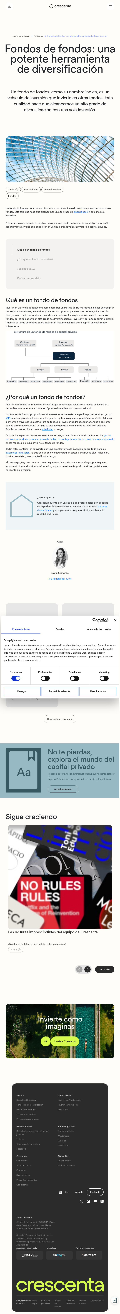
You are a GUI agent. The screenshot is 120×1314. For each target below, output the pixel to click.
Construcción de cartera (28, 1144)
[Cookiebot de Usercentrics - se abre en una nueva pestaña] (94, 620)
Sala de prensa (23, 1175)
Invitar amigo (64, 1160)
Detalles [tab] (60, 629)
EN (66, 1191)
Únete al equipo (23, 1165)
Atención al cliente (82, 1302)
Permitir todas (98, 691)
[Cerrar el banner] (115, 620)
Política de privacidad (45, 1302)
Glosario (62, 1140)
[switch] (45, 678)
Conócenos (21, 1160)
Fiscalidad (21, 1149)
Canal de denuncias (71, 1302)
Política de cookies (58, 1303)
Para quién (63, 1109)
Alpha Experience (66, 1165)
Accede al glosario (63, 789)
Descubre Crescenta (26, 1100)
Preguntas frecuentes (26, 1180)
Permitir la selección (60, 691)
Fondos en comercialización (29, 1105)
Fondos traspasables (26, 1114)
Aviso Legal (34, 1302)
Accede (79, 1192)
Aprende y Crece (21, 36)
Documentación (97, 1301)
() (8, 418)
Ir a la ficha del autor (60, 578)
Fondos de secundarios (27, 1119)
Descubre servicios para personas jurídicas (32, 1133)
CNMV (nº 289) (42, 1241)
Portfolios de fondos (26, 1109)
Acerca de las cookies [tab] (99, 629)
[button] (87, 969)
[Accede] (9, 6)
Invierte (20, 1139)
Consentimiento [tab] (21, 629)
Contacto (20, 1170)
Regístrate (95, 1192)
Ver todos (105, 969)
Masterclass (63, 1136)
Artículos (38, 36)
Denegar (22, 691)
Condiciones (22, 1184)
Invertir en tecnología (68, 1105)
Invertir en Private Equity (70, 1100)
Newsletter (63, 1145)
